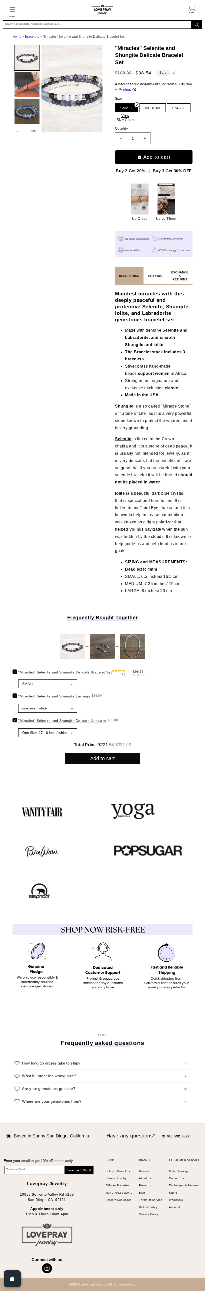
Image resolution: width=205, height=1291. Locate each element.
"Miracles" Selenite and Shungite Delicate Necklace (62, 721)
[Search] (196, 24)
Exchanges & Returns (183, 1185)
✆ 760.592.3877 (176, 1136)
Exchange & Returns (179, 276)
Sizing (173, 1192)
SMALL (126, 108)
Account (174, 1207)
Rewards (145, 1185)
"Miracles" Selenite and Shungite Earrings (54, 696)
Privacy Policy (148, 1214)
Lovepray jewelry (93, 1284)
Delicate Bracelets (118, 1171)
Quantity (121, 128)
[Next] (95, 88)
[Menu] (12, 9)
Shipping (155, 276)
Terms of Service (150, 1199)
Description (129, 276)
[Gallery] (57, 88)
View (125, 117)
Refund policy (148, 1207)
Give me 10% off (79, 1170)
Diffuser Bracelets (118, 1185)
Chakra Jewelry (116, 1178)
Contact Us (176, 1178)
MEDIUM (152, 108)
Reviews (144, 1171)
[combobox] (102, 24)
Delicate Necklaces (119, 1199)
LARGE (178, 108)
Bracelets (32, 36)
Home (16, 36)
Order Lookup (178, 1171)
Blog (142, 1192)
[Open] (12, 1278)
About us (145, 1178)
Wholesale (176, 1199)
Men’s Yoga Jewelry (119, 1192)
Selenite (123, 439)
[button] (12, 9)
